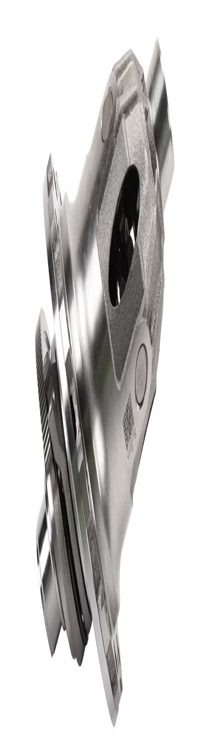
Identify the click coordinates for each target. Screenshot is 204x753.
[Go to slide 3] (3, 427)
